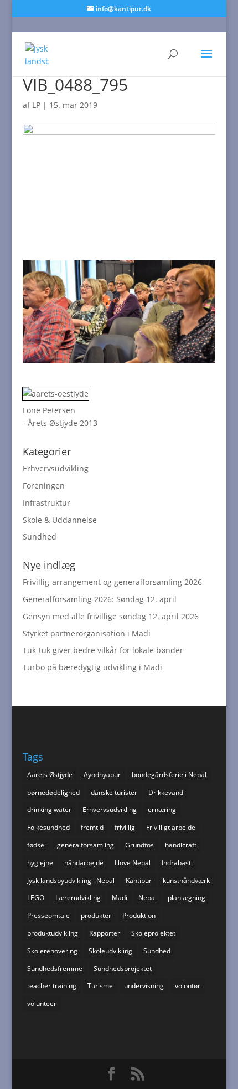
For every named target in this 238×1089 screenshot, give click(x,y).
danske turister (114, 792)
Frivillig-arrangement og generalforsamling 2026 (112, 582)
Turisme (100, 985)
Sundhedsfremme (54, 968)
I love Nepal (133, 862)
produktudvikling (52, 933)
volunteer (41, 1003)
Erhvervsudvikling (56, 468)
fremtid (92, 827)
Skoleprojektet (153, 933)
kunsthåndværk (186, 880)
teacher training (51, 985)
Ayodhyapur (102, 774)
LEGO (35, 897)
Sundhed (39, 536)
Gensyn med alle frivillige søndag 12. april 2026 (111, 616)
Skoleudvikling (110, 951)
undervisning (144, 985)
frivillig (125, 827)
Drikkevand (165, 792)
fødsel (36, 845)
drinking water (49, 809)
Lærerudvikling (78, 897)
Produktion (139, 915)
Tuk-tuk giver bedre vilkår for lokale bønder (103, 650)
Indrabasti (177, 862)
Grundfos (139, 845)
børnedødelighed (53, 792)
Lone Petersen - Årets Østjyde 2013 (60, 417)
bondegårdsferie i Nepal (169, 774)
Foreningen (44, 485)
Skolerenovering (52, 951)
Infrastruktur (46, 502)
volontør (187, 985)
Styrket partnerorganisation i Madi (87, 633)
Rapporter (104, 933)
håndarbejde (84, 862)
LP (36, 105)
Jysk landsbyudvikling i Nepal (71, 880)
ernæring (162, 809)
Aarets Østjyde (50, 774)
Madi (119, 897)
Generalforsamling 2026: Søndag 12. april (100, 599)
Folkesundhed (48, 827)
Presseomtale (48, 915)
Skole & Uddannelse (60, 520)
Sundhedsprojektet (123, 968)
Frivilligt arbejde (170, 827)
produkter (96, 915)
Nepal (147, 897)
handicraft (180, 845)
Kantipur (139, 880)
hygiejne (40, 862)
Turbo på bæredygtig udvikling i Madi (92, 667)
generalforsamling (85, 845)
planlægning (186, 897)
